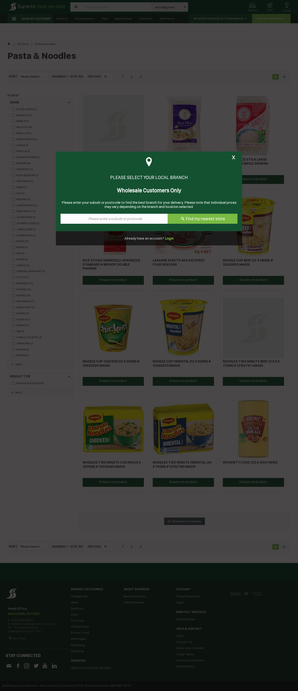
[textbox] (114, 219)
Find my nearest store (205, 218)
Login (169, 238)
